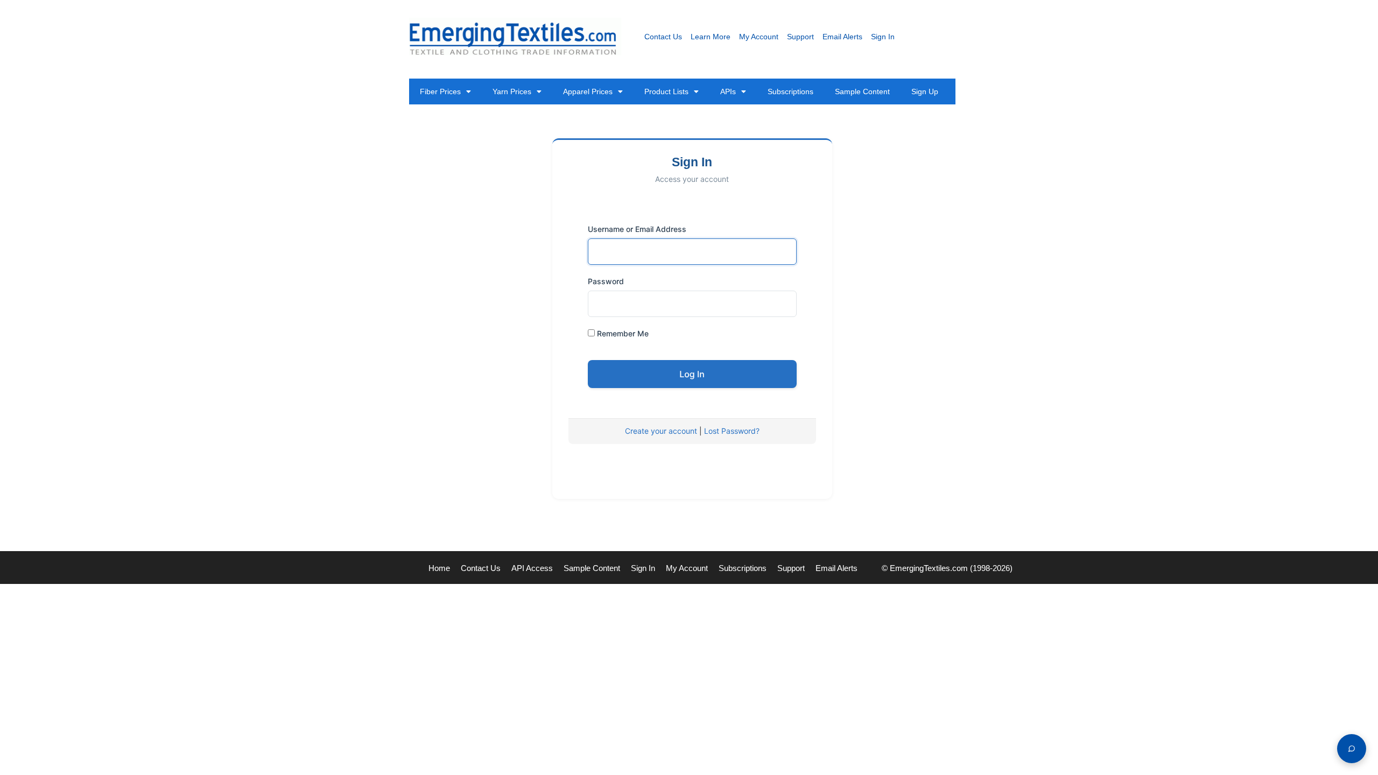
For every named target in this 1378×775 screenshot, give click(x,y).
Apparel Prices (588, 91)
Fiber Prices (440, 91)
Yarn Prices (512, 91)
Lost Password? (732, 430)
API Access (532, 568)
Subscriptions (790, 91)
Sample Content (862, 91)
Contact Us (663, 36)
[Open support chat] (1351, 748)
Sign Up (924, 91)
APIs (728, 91)
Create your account (661, 430)
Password (606, 281)
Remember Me (622, 333)
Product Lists (666, 91)
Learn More (710, 36)
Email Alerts (842, 36)
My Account (758, 36)
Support (800, 36)
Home (439, 568)
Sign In (883, 36)
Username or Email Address (637, 229)
